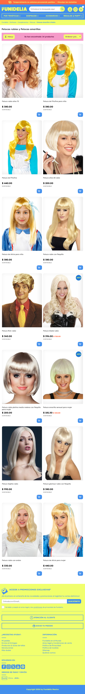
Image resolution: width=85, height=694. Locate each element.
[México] (4, 666)
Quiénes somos (49, 653)
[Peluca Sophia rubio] (22, 453)
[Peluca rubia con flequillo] (63, 224)
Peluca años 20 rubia (51, 178)
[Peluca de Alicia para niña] (22, 224)
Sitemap (46, 650)
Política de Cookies (50, 648)
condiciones (37, 607)
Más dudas (6, 650)
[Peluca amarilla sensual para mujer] (63, 377)
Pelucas (32, 22)
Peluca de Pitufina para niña (54, 101)
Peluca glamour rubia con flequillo (57, 484)
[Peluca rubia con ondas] (22, 530)
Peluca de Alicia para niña (12, 254)
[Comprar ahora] (39, 114)
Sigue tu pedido (44, 626)
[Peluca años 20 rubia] (63, 147)
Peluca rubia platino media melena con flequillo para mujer (21, 408)
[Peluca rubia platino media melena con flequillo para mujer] (22, 377)
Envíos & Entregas (9, 643)
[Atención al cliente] (75, 9)
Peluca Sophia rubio (10, 484)
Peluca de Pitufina (9, 178)
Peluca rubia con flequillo (53, 254)
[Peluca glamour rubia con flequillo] (63, 453)
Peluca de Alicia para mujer (54, 560)
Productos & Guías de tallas (13, 645)
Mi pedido (6, 641)
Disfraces (31, 16)
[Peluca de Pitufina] (22, 147)
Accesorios (52, 16)
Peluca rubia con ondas (11, 560)
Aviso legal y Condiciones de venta (57, 643)
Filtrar (10, 37)
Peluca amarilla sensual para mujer (57, 407)
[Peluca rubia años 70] (22, 71)
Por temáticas (11, 16)
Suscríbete (74, 601)
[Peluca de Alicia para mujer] (63, 530)
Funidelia (5, 22)
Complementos (23, 22)
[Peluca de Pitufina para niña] (63, 71)
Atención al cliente (44, 617)
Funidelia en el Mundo (51, 641)
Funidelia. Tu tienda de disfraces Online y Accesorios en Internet (14, 9)
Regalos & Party (72, 16)
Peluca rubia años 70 (10, 101)
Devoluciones (7, 648)
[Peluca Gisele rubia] (63, 300)
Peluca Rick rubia (9, 331)
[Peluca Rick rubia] (22, 300)
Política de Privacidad (51, 645)
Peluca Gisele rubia (51, 331)
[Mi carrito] (81, 9)
